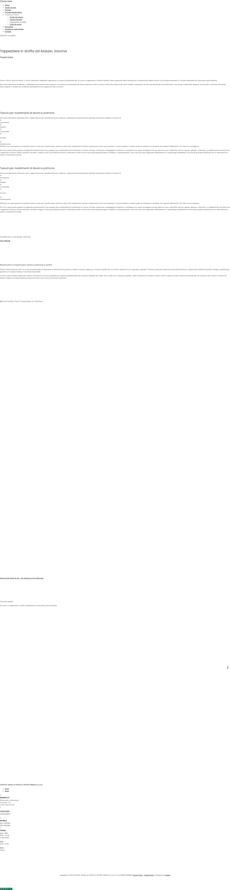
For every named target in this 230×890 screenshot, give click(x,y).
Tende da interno (16, 17)
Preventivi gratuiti (6, 57)
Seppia (167, 875)
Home (7, 5)
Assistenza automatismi (14, 29)
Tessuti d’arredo (16, 19)
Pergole (8, 10)
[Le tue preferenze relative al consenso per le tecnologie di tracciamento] (227, 667)
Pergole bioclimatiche (13, 12)
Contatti (8, 31)
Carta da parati (15, 24)
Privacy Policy (137, 875)
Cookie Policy (149, 875)
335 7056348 (5, 241)
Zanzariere (9, 27)
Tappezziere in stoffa (18, 22)
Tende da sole (10, 7)
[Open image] (59, 369)
